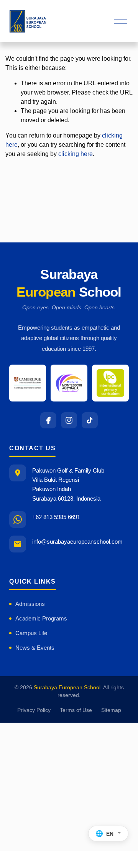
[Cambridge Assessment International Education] (27, 383)
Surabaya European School (67, 687)
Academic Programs (41, 618)
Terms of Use (76, 710)
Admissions (30, 604)
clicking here (75, 154)
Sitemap (111, 710)
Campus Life (31, 633)
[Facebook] (48, 420)
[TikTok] (90, 420)
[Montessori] (69, 383)
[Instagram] (69, 420)
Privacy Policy (34, 710)
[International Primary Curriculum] (110, 383)
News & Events (34, 647)
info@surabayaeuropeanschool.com (77, 541)
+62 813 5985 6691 (56, 517)
